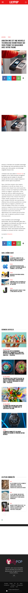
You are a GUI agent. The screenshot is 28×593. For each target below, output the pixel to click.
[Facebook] (4, 78)
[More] (23, 78)
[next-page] (5, 514)
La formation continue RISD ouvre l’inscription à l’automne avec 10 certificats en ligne (12, 407)
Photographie (20, 585)
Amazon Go (20, 173)
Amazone (9, 234)
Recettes (6, 583)
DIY (11, 481)
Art (17, 583)
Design (11, 583)
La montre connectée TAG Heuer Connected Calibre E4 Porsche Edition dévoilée (17, 259)
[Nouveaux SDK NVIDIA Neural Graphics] (5, 274)
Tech (9, 37)
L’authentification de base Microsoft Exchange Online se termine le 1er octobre (18, 267)
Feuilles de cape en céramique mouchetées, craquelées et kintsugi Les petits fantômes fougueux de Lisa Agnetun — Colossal (13, 353)
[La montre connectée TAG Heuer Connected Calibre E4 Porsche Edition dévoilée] (5, 259)
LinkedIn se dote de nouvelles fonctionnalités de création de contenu (18, 283)
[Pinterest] (14, 78)
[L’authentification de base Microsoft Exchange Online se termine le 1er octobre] (5, 266)
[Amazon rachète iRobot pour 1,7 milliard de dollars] (5, 290)
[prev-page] (3, 514)
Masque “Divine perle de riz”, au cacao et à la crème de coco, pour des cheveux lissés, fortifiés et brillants (17, 507)
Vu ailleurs (6, 349)
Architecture (6, 585)
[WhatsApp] (18, 78)
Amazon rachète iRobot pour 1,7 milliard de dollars (17, 290)
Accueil (4, 37)
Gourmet (12, 586)
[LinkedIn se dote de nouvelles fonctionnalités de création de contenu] (5, 282)
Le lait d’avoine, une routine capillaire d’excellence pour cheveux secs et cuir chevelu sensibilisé (17, 496)
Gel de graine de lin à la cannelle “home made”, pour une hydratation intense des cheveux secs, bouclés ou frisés (18, 485)
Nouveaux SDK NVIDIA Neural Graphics (17, 275)
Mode (21, 583)
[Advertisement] (14, 19)
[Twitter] (9, 78)
